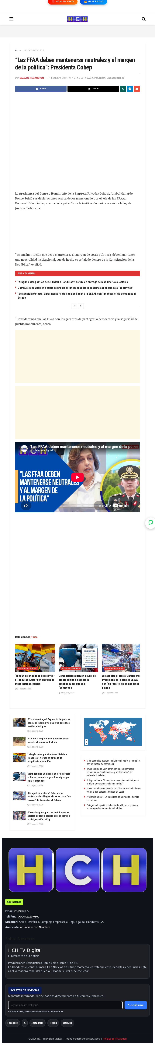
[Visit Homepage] (77, 19)
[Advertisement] (77, 30)
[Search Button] (144, 19)
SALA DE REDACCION (31, 77)
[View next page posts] (81, 306)
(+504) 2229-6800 (28, 916)
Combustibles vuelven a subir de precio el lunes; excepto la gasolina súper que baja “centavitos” (75, 288)
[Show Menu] (11, 19)
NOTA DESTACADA (34, 50)
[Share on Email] (137, 89)
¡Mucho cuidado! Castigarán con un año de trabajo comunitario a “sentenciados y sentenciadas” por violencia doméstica (110, 772)
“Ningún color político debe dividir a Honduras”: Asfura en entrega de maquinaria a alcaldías (73, 282)
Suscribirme (135, 1005)
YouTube (67, 1022)
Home (18, 50)
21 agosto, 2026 (24, 689)
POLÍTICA (99, 77)
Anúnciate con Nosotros (35, 927)
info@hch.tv (21, 911)
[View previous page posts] (74, 306)
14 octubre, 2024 (58, 77)
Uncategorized (116, 77)
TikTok (53, 1022)
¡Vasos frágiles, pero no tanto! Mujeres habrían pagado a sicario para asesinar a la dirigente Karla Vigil (48, 816)
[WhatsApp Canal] (151, 523)
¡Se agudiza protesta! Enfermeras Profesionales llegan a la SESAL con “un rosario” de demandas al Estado (49, 796)
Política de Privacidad (115, 1038)
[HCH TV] (77, 870)
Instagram (37, 1022)
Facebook (12, 1022)
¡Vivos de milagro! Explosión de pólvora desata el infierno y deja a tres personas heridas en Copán (48, 722)
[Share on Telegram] (130, 89)
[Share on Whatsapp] (123, 89)
